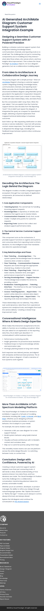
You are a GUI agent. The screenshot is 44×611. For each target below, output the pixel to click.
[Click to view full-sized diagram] (22, 155)
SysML (23, 416)
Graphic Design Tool (6, 550)
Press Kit (3, 533)
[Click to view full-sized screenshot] (22, 379)
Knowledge (4, 578)
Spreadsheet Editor (6, 557)
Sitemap (3, 583)
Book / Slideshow (5, 566)
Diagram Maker (5, 548)
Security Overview (6, 597)
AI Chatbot (14, 64)
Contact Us (3, 535)
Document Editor (5, 553)
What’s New (4, 530)
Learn (2, 573)
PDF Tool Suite (4, 543)
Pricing (2, 560)
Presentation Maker (6, 555)
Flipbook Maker (5, 546)
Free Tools (3, 581)
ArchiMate (6, 82)
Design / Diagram (6, 569)
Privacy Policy (4, 594)
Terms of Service (5, 590)
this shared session (22, 502)
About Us (3, 528)
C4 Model (29, 416)
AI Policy (2, 592)
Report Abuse (4, 599)
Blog (1, 576)
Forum (2, 571)
